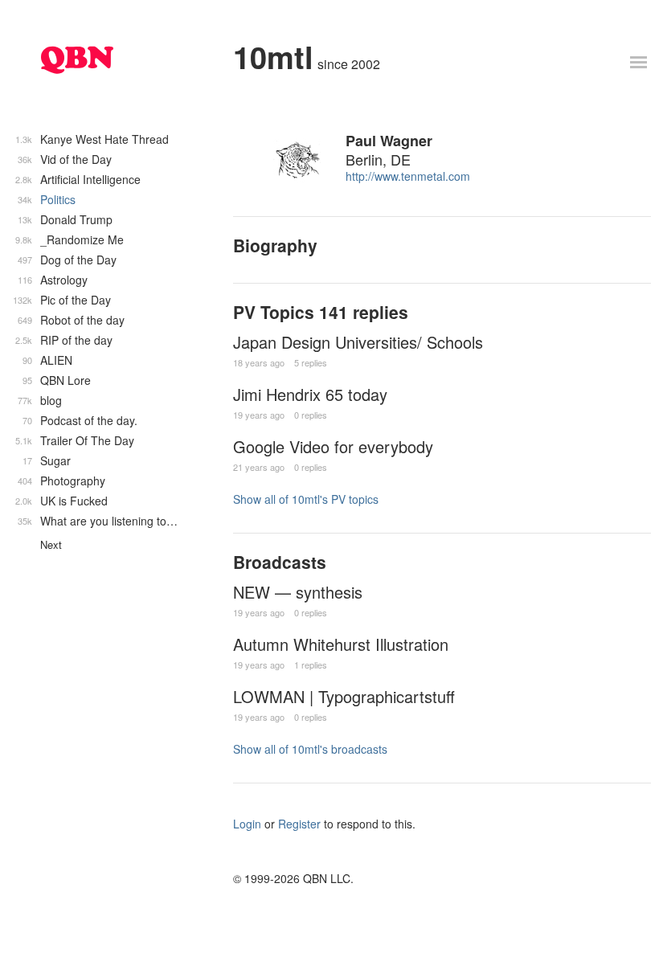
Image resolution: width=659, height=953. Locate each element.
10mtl (273, 57)
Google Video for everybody (333, 446)
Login (247, 824)
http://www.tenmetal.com (408, 176)
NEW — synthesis (297, 591)
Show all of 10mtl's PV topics (306, 499)
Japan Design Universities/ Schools (358, 342)
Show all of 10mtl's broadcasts (310, 749)
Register (299, 824)
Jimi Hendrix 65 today (310, 394)
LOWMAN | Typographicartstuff (344, 696)
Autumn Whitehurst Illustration (340, 644)
